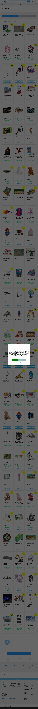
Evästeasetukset (19, 362)
